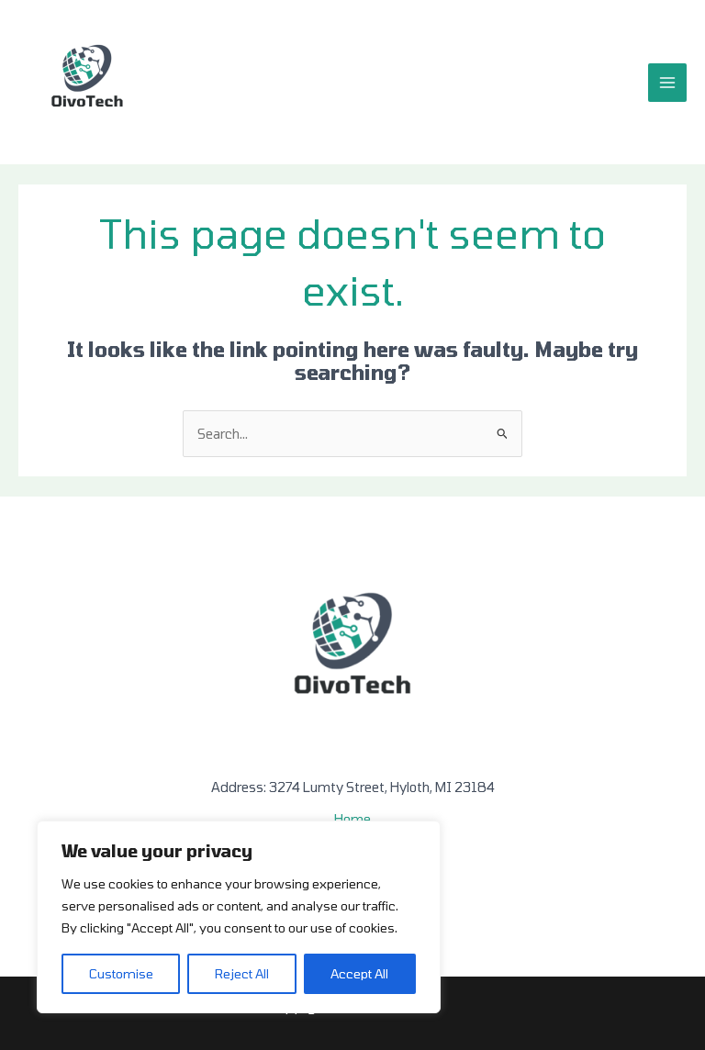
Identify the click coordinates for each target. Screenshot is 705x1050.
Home (352, 818)
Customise (121, 973)
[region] (239, 917)
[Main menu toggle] (667, 82)
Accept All (359, 973)
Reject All (242, 973)
